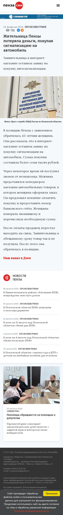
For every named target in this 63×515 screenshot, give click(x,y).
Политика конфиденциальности (31, 511)
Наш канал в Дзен (17, 258)
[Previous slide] (7, 384)
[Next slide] (55, 384)
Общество (13, 411)
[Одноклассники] (22, 30)
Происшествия (35, 27)
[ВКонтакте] (18, 30)
